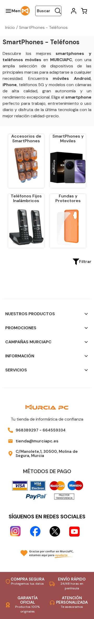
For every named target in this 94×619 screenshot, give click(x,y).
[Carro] (83, 11)
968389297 (27, 430)
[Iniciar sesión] (73, 11)
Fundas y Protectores (68, 198)
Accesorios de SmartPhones (26, 138)
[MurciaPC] (25, 10)
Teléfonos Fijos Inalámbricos (26, 198)
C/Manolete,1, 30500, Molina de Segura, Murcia (47, 454)
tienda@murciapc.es (37, 441)
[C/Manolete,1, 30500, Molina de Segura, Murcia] (10, 453)
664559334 (54, 430)
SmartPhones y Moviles (68, 138)
